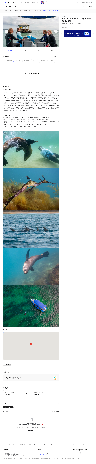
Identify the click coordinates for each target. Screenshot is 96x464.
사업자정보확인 (19, 452)
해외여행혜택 (46, 10)
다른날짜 (56, 56)
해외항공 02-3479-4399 (42, 453)
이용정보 (38, 50)
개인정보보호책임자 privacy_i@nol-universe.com (82, 453)
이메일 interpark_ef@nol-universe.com (80, 452)
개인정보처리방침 (22, 444)
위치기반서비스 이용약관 (34, 444)
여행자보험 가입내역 (54, 444)
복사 (36, 362)
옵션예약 (10, 50)
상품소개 (24, 50)
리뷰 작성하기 (31, 430)
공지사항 (72, 444)
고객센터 (79, 444)
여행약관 (45, 444)
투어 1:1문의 (39, 454)
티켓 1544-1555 (48, 450)
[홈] (6, 6)
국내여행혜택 (54, 10)
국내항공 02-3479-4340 (53, 453)
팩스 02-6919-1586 (41, 452)
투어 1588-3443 (40, 450)
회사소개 (6, 444)
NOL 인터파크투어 (8, 407)
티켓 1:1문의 (45, 454)
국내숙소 (31, 10)
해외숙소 (11, 10)
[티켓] (15, 6)
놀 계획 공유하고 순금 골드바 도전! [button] (26, 2)
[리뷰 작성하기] (58, 404)
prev (62, 34)
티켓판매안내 (64, 444)
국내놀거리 (38, 10)
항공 (6, 10)
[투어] (10, 6)
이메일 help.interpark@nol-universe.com (54, 452)
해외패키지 (18, 10)
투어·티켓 (24, 10)
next (93, 34)
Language (87, 444)
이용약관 (13, 444)
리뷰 (52, 50)
